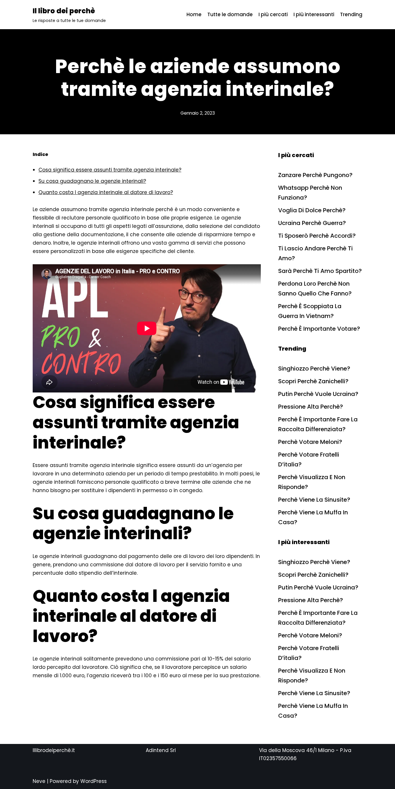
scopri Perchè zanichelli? (313, 381)
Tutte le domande (230, 14)
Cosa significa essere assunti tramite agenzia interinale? (109, 169)
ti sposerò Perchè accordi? (317, 236)
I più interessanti (314, 14)
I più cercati (273, 14)
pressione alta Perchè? (310, 407)
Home (194, 14)
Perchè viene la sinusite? (314, 500)
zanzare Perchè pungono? (315, 175)
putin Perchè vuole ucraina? (318, 394)
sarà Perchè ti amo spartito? (320, 271)
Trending (351, 14)
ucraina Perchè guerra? (312, 223)
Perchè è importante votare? (319, 329)
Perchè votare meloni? (310, 442)
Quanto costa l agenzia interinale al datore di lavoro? (105, 192)
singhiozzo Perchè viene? (314, 368)
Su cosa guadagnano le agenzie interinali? (92, 181)
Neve (39, 781)
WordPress (93, 781)
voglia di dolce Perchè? (312, 210)
